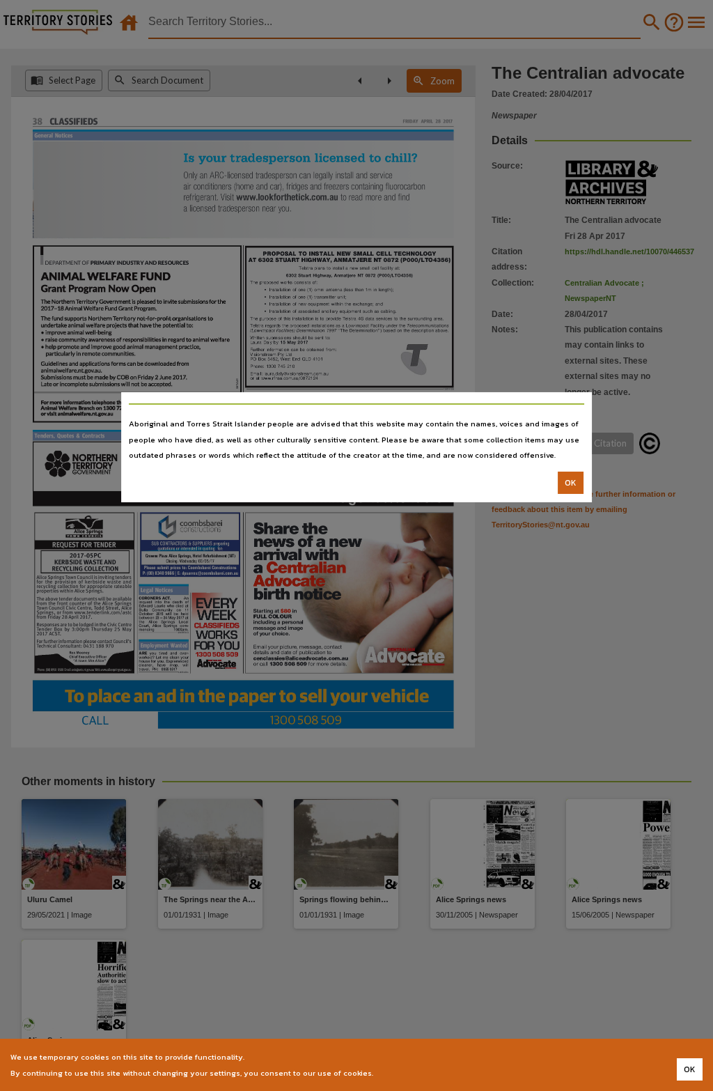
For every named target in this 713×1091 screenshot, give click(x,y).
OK (571, 483)
